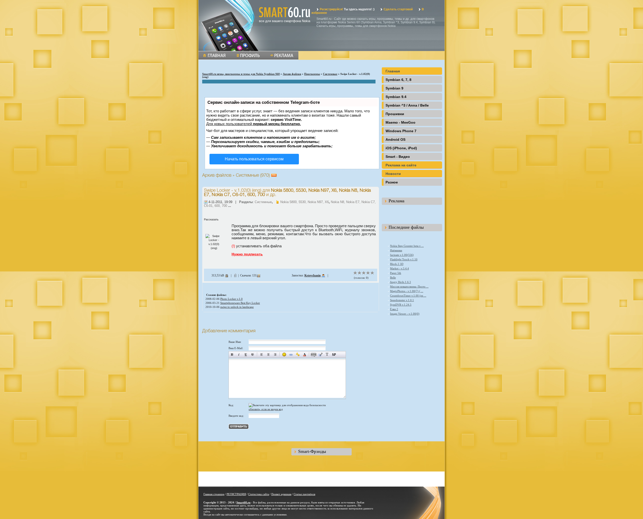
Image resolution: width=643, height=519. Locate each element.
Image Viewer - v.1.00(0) (404, 313)
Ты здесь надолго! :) (347, 9)
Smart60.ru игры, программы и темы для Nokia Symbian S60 (241, 73)
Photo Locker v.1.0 (231, 298)
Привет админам (281, 494)
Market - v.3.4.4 (399, 268)
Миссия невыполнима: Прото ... (409, 286)
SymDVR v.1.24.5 (400, 304)
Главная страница (213, 494)
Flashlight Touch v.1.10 (403, 259)
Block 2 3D (396, 263)
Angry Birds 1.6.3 (400, 282)
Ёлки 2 (394, 309)
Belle (393, 277)
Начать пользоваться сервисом (254, 159)
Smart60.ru (243, 502)
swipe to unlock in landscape (237, 306)
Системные (330, 73)
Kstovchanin (312, 275)
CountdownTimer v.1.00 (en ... (408, 295)
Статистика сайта (258, 494)
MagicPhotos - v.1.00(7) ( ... (406, 291)
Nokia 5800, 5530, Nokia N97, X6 (304, 202)
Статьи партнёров (304, 494)
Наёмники (396, 250)
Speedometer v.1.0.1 (402, 300)
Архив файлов (292, 73)
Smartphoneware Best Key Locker (240, 302)
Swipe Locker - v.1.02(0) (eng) (232, 190)
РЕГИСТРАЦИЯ (236, 494)
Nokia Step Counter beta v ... (407, 245)
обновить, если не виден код (266, 409)
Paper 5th (395, 272)
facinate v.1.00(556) (402, 254)
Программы (312, 73)
